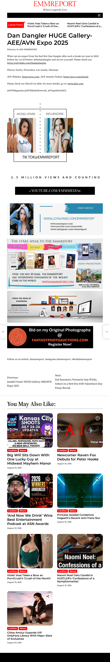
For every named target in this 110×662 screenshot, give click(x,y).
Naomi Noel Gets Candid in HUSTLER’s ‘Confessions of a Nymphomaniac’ (83, 26)
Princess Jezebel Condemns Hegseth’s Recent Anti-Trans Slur (78, 516)
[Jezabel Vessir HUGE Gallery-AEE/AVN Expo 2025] (3, 331)
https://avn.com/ (31, 76)
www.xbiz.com (75, 83)
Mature (23, 450)
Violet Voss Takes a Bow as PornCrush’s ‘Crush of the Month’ (43, 26)
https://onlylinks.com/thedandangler (26, 63)
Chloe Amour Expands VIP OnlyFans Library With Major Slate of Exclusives (29, 635)
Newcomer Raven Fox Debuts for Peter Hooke (78, 457)
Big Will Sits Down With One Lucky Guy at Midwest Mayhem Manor (29, 459)
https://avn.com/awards (75, 76)
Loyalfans (12, 450)
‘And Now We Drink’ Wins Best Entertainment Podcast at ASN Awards (29, 519)
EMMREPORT (30, 49)
